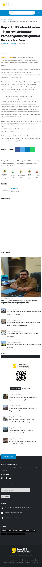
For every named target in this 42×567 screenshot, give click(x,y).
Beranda (3, 19)
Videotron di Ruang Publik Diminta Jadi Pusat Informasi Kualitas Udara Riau (21, 431)
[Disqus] (21, 225)
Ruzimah (5, 44)
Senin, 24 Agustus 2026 (7, 298)
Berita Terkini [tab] (15, 388)
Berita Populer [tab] (26, 388)
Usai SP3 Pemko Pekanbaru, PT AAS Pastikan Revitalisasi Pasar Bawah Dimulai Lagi (21, 420)
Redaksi (5, 560)
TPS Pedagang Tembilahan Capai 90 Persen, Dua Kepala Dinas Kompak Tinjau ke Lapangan (23, 324)
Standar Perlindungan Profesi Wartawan (27, 562)
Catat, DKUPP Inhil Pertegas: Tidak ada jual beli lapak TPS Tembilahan (23, 335)
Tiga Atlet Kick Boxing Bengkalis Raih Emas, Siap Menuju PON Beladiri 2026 (22, 442)
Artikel (10, 19)
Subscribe (5, 496)
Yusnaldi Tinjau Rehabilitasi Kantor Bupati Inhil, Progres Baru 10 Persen (24, 346)
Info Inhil (13, 44)
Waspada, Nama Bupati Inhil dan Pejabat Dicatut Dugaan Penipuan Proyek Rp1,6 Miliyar (19, 302)
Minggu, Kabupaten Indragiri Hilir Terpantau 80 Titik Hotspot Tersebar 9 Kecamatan (24, 313)
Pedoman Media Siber (15, 560)
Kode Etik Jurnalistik (29, 560)
